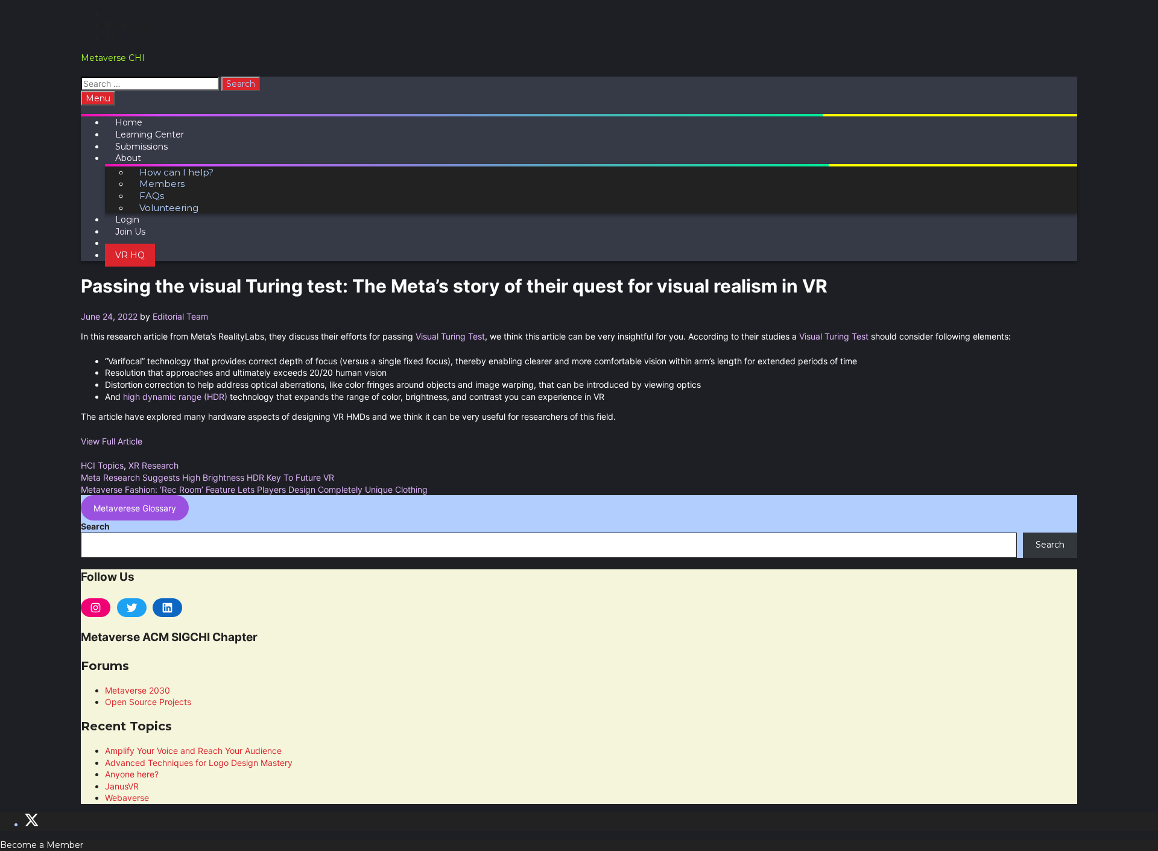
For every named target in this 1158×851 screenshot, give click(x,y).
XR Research (153, 465)
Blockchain (128, 26)
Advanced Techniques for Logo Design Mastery (199, 763)
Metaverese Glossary (134, 508)
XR (111, 13)
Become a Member (41, 845)
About (128, 158)
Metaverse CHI (113, 57)
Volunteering (168, 208)
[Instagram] (95, 608)
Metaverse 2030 (137, 690)
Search (95, 526)
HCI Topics (102, 465)
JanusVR (122, 786)
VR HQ (130, 255)
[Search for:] (151, 83)
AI (109, 37)
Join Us (130, 231)
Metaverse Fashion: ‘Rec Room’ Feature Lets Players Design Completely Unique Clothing (254, 489)
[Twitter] (132, 608)
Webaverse (127, 797)
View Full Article (111, 441)
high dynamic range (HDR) (175, 396)
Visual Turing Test (450, 336)
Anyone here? (132, 774)
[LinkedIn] (167, 608)
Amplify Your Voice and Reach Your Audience (193, 750)
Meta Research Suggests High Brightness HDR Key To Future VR (207, 477)
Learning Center (149, 134)
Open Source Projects (148, 702)
